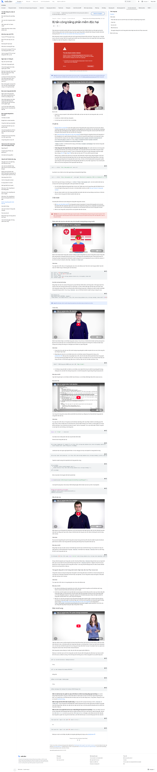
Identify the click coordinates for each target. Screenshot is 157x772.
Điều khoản (20, 769)
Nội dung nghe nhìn (121, 7)
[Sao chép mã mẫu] (106, 166)
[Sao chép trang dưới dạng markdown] (58, 26)
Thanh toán (60, 7)
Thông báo (68, 7)
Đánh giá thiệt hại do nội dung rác (89, 76)
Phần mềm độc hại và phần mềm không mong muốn (71, 33)
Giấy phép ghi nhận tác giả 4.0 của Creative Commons (84, 745)
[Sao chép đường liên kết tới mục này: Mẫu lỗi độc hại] (62, 497)
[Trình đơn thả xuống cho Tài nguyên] (23, 1)
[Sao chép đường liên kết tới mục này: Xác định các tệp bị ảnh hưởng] (67, 282)
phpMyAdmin (58, 356)
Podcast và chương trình (94, 763)
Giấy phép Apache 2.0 (58, 746)
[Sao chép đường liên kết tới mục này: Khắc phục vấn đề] (61, 374)
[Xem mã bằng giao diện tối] (105, 166)
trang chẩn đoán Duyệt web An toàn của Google (68, 134)
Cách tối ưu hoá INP (77, 7)
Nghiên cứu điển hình (61, 1)
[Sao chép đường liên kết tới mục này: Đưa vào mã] (60, 381)
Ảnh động (104, 7)
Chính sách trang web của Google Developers (87, 746)
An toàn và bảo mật (132, 7)
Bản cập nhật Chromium (94, 759)
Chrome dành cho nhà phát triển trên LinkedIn (132, 761)
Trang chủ (54, 18)
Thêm (149, 7)
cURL (62, 153)
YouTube (125, 759)
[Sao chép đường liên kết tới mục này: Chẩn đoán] (60, 198)
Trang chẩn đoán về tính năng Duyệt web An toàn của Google (75, 601)
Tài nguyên (19, 1)
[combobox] (130, 1)
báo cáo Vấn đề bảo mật (62, 204)
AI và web (3, 7)
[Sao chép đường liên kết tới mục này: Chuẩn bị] (59, 124)
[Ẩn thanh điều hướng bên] (15, 770)
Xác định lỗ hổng (61, 699)
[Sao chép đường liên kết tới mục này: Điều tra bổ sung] (64, 608)
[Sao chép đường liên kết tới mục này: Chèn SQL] (59, 308)
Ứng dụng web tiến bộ (51, 7)
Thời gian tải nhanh (12, 7)
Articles (3, 5)
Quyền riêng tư (26, 769)
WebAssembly (142, 7)
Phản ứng (97, 7)
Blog (53, 1)
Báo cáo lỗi (59, 758)
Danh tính (42, 7)
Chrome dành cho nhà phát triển (96, 758)
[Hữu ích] (102, 18)
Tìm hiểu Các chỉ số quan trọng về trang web (28, 7)
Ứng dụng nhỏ (111, 7)
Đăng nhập (153, 1)
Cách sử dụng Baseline (45, 1)
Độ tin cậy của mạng (88, 7)
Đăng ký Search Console (60, 127)
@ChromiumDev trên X (127, 758)
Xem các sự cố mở (60, 759)
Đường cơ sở (35, 1)
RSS (124, 763)
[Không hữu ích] (104, 18)
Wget (68, 153)
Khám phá (28, 1)
